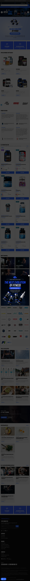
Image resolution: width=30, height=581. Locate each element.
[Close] (29, 275)
